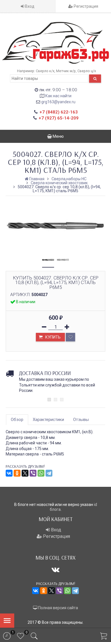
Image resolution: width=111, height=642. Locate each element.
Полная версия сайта (57, 607)
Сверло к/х (45, 71)
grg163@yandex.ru (58, 102)
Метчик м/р (66, 71)
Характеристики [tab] (48, 419)
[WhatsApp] (41, 473)
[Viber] (33, 473)
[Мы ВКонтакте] (55, 569)
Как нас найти (58, 96)
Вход (29, 6)
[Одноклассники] (17, 473)
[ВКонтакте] (9, 473)
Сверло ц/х (86, 71)
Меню (58, 136)
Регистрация (85, 6)
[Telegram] (49, 473)
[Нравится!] (70, 337)
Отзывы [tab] (81, 419)
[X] (25, 473)
